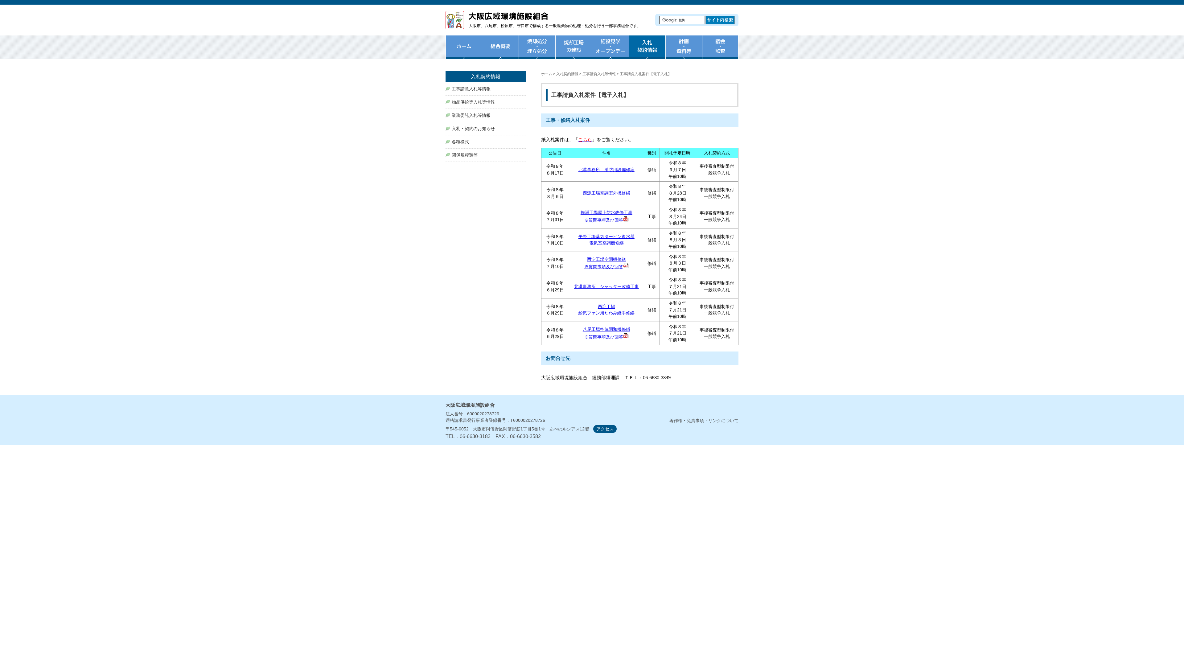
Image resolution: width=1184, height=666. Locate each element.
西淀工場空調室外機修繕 (606, 193)
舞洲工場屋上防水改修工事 (606, 212)
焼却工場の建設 (573, 50)
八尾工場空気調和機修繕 (606, 329)
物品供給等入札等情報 (473, 102)
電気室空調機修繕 (606, 242)
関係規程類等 (465, 155)
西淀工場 (606, 306)
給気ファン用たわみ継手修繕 (606, 312)
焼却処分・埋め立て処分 (537, 50)
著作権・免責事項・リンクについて (703, 420)
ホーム (464, 50)
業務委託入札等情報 (471, 115)
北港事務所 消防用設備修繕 (606, 169)
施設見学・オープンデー (610, 50)
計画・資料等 (683, 50)
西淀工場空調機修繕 (606, 259)
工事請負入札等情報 (599, 74)
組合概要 (500, 50)
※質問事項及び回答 (603, 220)
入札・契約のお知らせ (473, 128)
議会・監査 (720, 50)
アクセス (605, 428)
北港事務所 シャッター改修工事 (606, 286)
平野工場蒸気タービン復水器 (606, 236)
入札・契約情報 (647, 50)
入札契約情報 (567, 74)
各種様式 (460, 141)
